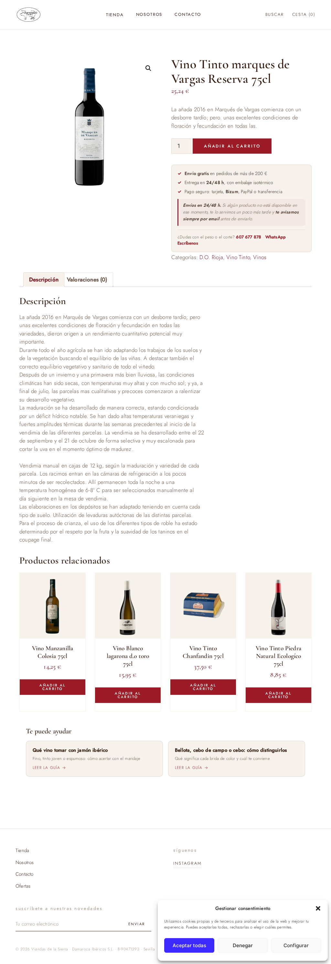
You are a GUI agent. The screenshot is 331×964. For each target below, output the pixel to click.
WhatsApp (275, 237)
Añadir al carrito (232, 146)
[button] (318, 908)
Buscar (274, 14)
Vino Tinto (238, 257)
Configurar (296, 945)
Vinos (259, 257)
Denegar (243, 945)
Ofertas (23, 886)
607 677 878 (248, 237)
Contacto (188, 14)
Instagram (187, 863)
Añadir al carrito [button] (52, 687)
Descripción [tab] (44, 279)
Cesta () (303, 14)
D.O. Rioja (211, 257)
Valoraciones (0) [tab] (87, 279)
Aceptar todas (189, 945)
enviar (136, 923)
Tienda (115, 15)
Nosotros (149, 14)
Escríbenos (187, 243)
